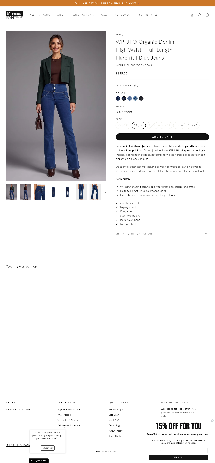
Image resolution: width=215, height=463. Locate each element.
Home (119, 34)
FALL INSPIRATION (41, 14)
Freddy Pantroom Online (18, 409)
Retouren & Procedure (68, 425)
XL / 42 (192, 125)
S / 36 (152, 125)
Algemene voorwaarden (69, 409)
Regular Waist (124, 111)
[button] (51, 460)
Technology (115, 425)
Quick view (14, 345)
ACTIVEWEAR (124, 14)
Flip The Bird (113, 451)
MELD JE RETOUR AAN (18, 445)
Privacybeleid (64, 414)
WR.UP (61, 14)
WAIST (120, 106)
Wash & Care (115, 420)
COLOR (121, 93)
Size (119, 119)
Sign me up (178, 457)
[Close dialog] (212, 420)
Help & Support (116, 409)
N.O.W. (103, 14)
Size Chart (114, 414)
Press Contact (116, 436)
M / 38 (166, 125)
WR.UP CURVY (82, 14)
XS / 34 (138, 125)
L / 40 (179, 125)
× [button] (64, 427)
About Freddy (116, 430)
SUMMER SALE (149, 14)
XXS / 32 (123, 125)
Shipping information (134, 233)
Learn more (48, 448)
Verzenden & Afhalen (68, 420)
